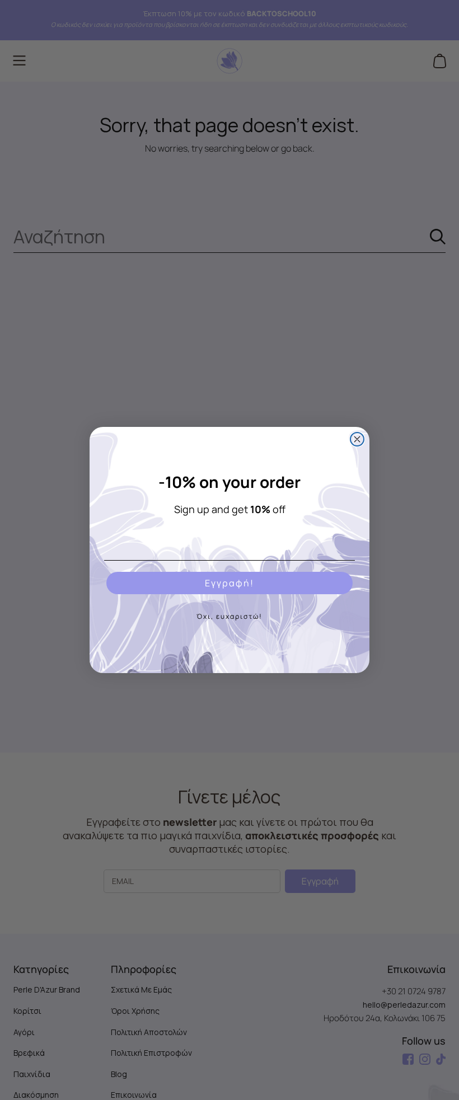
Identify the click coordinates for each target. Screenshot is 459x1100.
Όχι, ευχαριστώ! (229, 616)
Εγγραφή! (229, 583)
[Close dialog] (357, 439)
